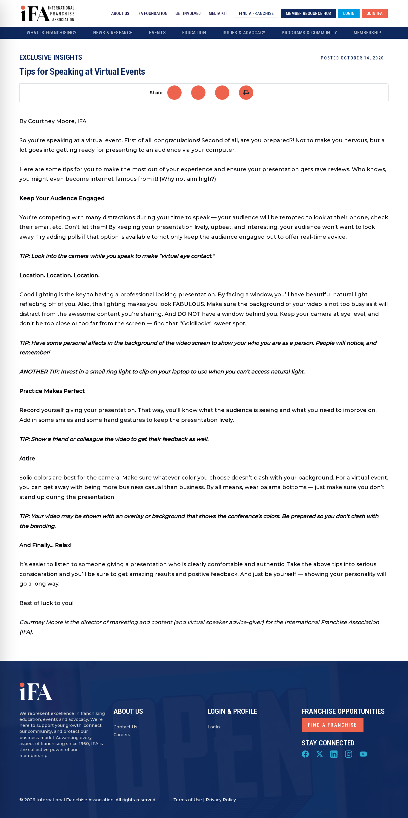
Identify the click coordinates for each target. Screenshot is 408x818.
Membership (367, 33)
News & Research (113, 33)
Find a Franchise (332, 725)
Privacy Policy (221, 799)
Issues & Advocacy (244, 33)
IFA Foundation (152, 13)
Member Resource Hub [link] (308, 13)
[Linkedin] (334, 753)
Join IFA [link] (375, 13)
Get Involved (188, 13)
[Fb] (305, 753)
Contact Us (125, 727)
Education (194, 33)
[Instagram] (348, 753)
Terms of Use (187, 799)
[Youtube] (363, 753)
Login (214, 727)
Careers (121, 734)
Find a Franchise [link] (256, 13)
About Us (120, 13)
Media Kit (218, 13)
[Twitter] (319, 753)
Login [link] (349, 13)
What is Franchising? (51, 33)
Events (157, 33)
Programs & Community (309, 33)
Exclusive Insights (50, 57)
